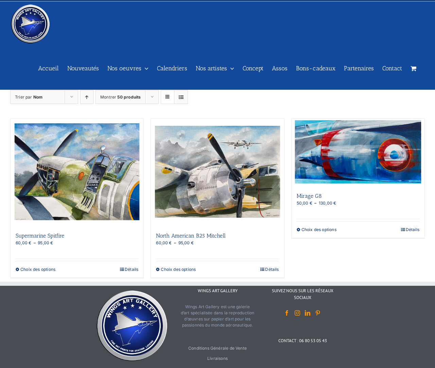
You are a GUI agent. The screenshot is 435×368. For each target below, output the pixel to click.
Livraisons (217, 358)
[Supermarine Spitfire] (77, 172)
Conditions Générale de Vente (217, 348)
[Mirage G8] (358, 152)
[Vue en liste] (181, 97)
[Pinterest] (317, 313)
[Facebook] (287, 313)
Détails (131, 269)
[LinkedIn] (307, 313)
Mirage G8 (309, 196)
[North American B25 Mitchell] (217, 172)
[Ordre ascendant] (86, 97)
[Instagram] (297, 313)
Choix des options (37, 269)
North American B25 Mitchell (191, 235)
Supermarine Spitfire (40, 235)
